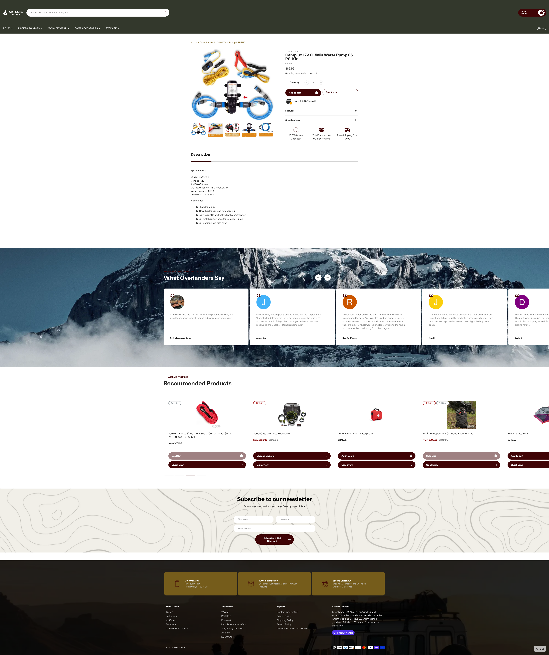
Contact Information (287, 611)
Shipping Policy (285, 620)
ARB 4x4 (225, 632)
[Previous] (318, 277)
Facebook (171, 624)
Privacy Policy (284, 616)
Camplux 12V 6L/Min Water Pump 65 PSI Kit (223, 42)
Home (194, 42)
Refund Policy (284, 624)
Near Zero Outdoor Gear (233, 624)
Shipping (289, 73)
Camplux (289, 63)
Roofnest (226, 620)
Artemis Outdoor (178, 647)
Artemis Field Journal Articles (292, 628)
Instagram (171, 616)
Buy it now (331, 92)
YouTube (170, 620)
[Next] (327, 277)
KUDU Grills (227, 636)
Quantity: (295, 82)
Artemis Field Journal (177, 628)
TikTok (169, 611)
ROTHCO (226, 616)
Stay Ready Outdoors (232, 628)
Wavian (225, 611)
